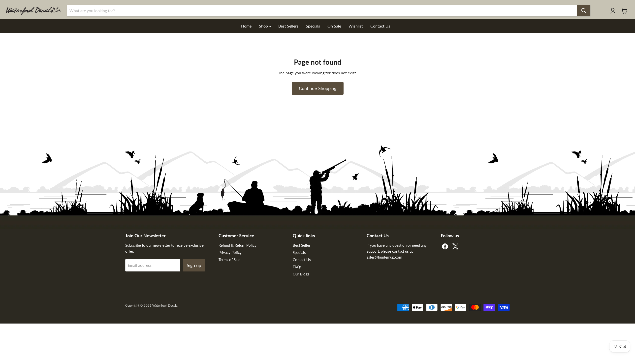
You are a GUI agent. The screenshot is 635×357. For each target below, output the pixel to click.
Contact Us (380, 26)
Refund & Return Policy (237, 245)
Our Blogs (301, 274)
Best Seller (301, 245)
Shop (264, 26)
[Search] (583, 10)
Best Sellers (288, 26)
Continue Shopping (317, 88)
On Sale (334, 26)
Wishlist (356, 26)
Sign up (194, 265)
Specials (313, 26)
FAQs (297, 267)
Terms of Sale (229, 259)
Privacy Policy (230, 252)
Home (246, 26)
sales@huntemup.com (385, 257)
